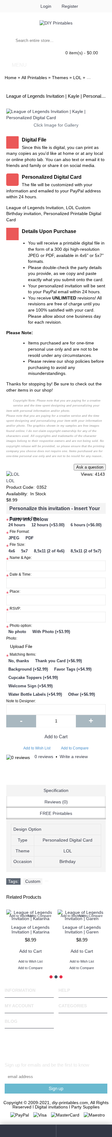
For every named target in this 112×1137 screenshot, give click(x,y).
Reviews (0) (56, 801)
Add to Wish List (36, 748)
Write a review (74, 756)
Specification (56, 790)
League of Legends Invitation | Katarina (30, 929)
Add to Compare (75, 748)
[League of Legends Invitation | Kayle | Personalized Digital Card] (56, 115)
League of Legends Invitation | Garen (82, 929)
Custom (32, 881)
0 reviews (44, 756)
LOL (10, 480)
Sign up (56, 1088)
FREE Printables (56, 813)
